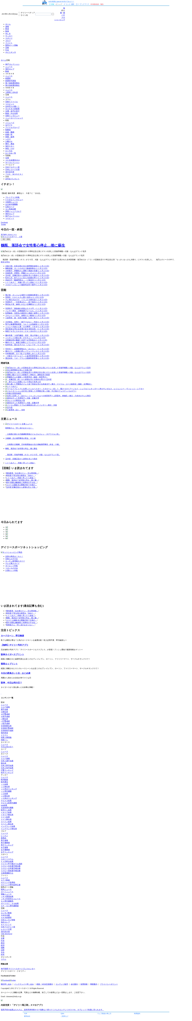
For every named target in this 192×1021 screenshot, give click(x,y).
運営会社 (27, 1016)
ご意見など (64, 1016)
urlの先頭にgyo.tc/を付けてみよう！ (61, 1)
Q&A (62, 1013)
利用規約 (137, 1013)
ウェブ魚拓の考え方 (104, 1013)
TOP (25, 1013)
